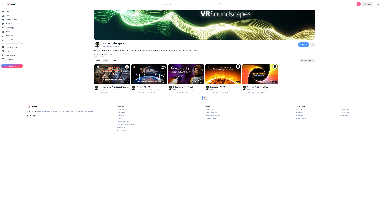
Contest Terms (211, 118)
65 (115, 92)
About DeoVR (121, 109)
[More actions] (127, 67)
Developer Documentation (125, 124)
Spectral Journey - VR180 (257, 87)
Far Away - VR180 (217, 87)
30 (263, 92)
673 (227, 92)
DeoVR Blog (120, 118)
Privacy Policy (73, 111)
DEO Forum (302, 118)
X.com (300, 109)
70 (189, 92)
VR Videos (96, 56)
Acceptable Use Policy (213, 115)
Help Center (121, 112)
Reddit (300, 115)
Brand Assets (121, 127)
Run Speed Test (122, 131)
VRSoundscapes (105, 90)
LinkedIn (345, 115)
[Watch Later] (123, 67)
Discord (300, 112)
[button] (220, 4)
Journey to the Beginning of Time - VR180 (113, 87)
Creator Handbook (123, 121)
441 (153, 92)
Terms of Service (85, 111)
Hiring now (120, 115)
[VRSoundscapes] (96, 88)
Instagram (345, 112)
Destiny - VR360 (143, 87)
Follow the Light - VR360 (183, 87)
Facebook (345, 109)
